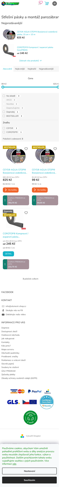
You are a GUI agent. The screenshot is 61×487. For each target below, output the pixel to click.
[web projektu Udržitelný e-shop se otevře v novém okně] (30, 417)
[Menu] (54, 3)
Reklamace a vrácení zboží (13, 360)
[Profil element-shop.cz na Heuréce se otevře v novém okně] (47, 402)
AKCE (10, 100)
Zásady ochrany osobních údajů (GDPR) (19, 378)
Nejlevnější (20, 69)
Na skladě (12, 96)
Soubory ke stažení (10, 367)
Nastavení (29, 471)
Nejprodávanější (46, 69)
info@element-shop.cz (16, 306)
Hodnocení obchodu (10, 335)
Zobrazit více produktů (29, 60)
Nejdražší (32, 69)
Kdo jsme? (6, 345)
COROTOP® (14, 132)
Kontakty (5, 342)
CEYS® (11, 128)
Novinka (11, 104)
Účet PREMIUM (8, 371)
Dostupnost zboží (9, 331)
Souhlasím (29, 480)
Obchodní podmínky (10, 353)
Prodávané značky (9, 356)
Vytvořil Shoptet (33, 435)
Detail (8, 253)
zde (14, 463)
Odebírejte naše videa (16, 314)
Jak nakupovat (7, 338)
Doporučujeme (14, 108)
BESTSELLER (14, 116)
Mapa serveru (7, 349)
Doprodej (12, 112)
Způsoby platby (8, 374)
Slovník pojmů (7, 363)
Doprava (5, 327)
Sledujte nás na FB (14, 310)
